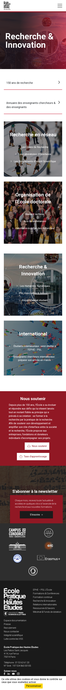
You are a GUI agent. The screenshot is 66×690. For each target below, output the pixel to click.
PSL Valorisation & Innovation (35, 293)
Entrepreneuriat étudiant (35, 300)
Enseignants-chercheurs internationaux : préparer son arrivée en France (34, 358)
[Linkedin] (9, 673)
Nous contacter (11, 631)
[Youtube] (13, 673)
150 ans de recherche (19, 82)
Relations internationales (45, 604)
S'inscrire (35, 514)
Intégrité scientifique (13, 635)
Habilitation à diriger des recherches (35, 228)
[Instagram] (18, 673)
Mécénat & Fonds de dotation (47, 612)
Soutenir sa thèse (34, 214)
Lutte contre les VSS (13, 639)
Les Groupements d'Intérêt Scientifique (35, 161)
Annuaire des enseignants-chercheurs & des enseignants (30, 105)
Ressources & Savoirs (44, 608)
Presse (7, 624)
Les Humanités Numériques (35, 286)
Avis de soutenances (35, 221)
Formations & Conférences (46, 593)
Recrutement (10, 628)
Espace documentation (15, 620)
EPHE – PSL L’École (42, 590)
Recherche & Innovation (44, 601)
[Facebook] (4, 673)
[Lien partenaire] (17, 532)
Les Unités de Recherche (34, 147)
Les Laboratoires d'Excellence (35, 154)
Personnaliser (33, 685)
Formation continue (42, 597)
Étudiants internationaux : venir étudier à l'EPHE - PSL (35, 348)
